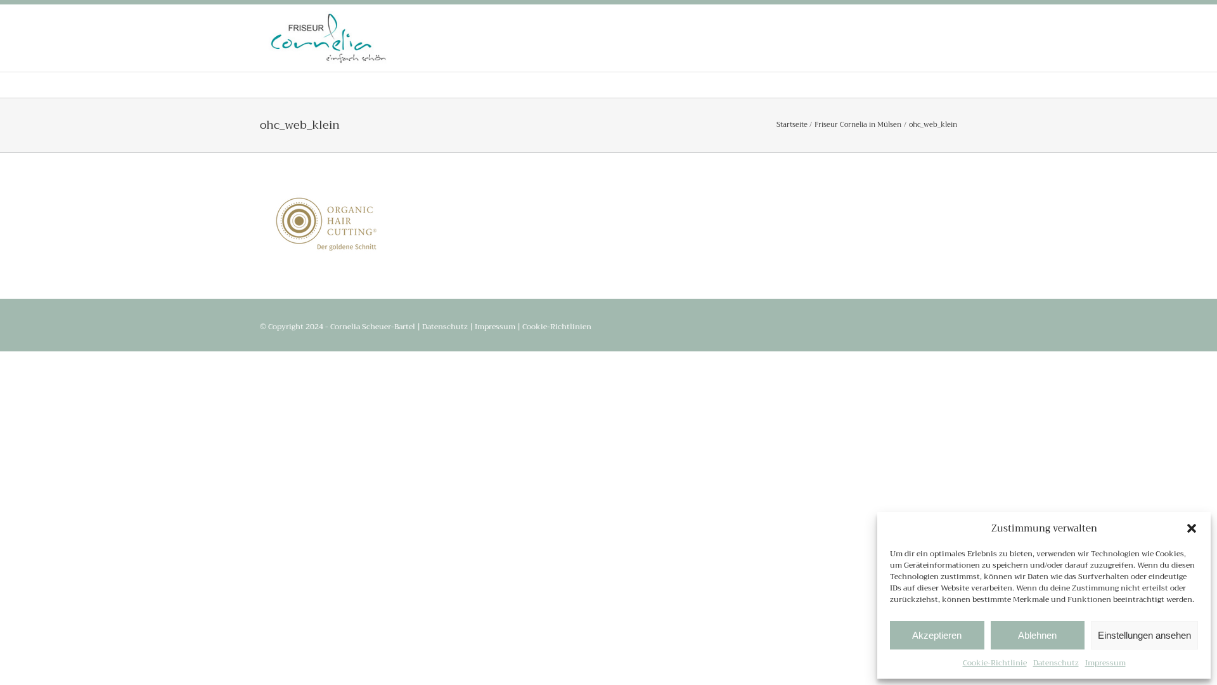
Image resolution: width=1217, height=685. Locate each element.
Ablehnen (1037, 635)
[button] (1191, 528)
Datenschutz (1056, 662)
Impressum (1105, 662)
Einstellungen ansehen (1144, 635)
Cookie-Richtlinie (995, 662)
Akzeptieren (937, 635)
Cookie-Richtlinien (556, 326)
